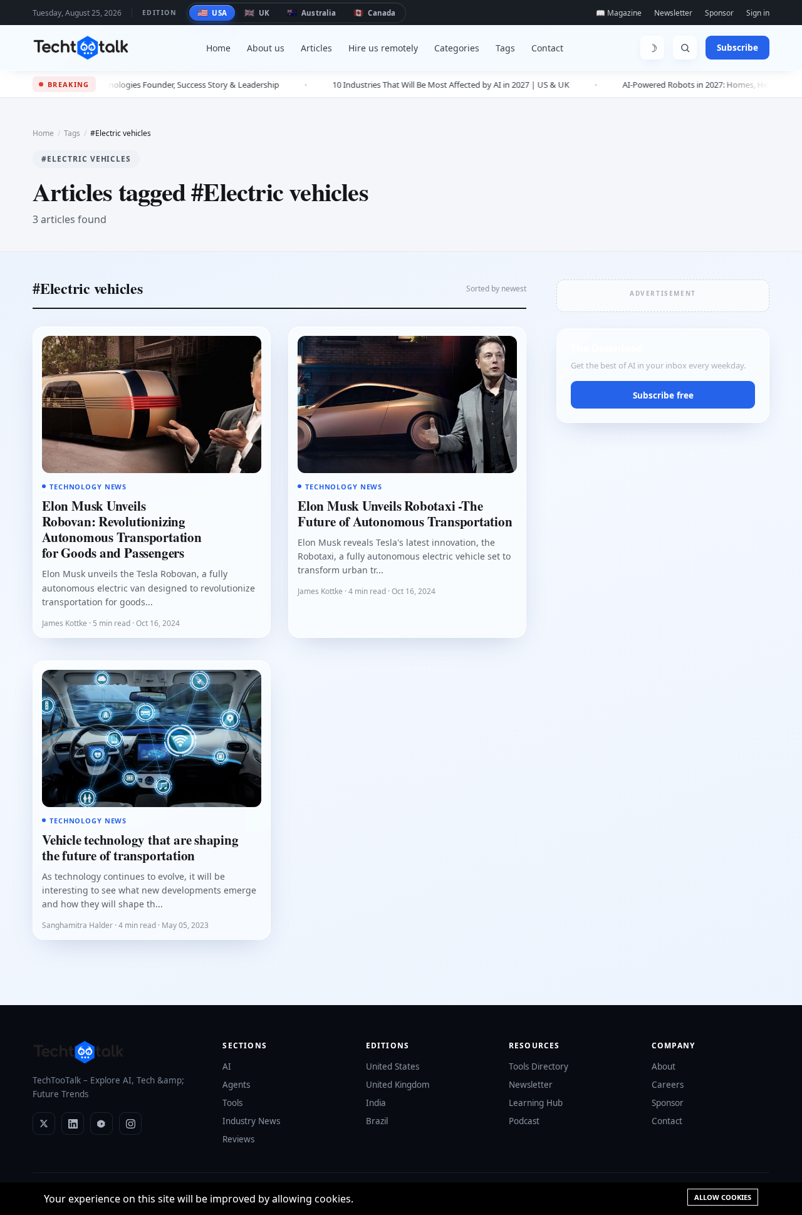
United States (392, 1066)
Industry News (251, 1121)
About (663, 1066)
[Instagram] (130, 1123)
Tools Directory (538, 1066)
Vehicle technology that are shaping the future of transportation (140, 847)
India (376, 1102)
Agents (236, 1084)
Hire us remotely (383, 48)
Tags (505, 48)
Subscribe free (663, 395)
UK (256, 12)
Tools (232, 1102)
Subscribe (737, 47)
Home (218, 48)
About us (265, 48)
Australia (311, 12)
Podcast (524, 1121)
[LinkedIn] (72, 1123)
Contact (547, 48)
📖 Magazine (619, 13)
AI (226, 1066)
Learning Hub (536, 1102)
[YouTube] (101, 1123)
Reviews (238, 1139)
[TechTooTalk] (81, 47)
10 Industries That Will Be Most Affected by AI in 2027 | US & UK (391, 84)
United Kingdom (398, 1084)
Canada (374, 12)
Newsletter (673, 13)
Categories (456, 48)
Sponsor (719, 13)
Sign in (757, 13)
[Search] (685, 48)
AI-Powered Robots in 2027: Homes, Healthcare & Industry (671, 84)
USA (212, 12)
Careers (668, 1084)
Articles (316, 48)
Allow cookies (722, 1197)
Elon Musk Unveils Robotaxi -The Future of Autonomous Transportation (405, 513)
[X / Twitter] (44, 1123)
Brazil (377, 1121)
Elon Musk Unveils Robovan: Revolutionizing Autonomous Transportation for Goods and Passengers (122, 529)
